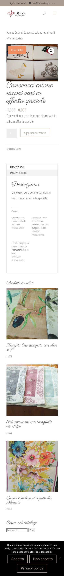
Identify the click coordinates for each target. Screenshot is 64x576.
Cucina (18, 32)
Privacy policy (32, 568)
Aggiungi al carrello (35, 133)
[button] (51, 51)
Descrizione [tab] (17, 167)
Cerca (32, 530)
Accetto (17, 559)
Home (9, 32)
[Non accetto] (59, 558)
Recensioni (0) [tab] (18, 173)
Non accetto (43, 559)
